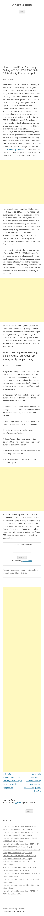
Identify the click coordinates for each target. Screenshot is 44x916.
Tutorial (32, 570)
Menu (22, 11)
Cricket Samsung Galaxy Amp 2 (15, 149)
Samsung (24, 570)
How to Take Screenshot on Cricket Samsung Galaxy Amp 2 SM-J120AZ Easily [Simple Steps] (12, 781)
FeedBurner (27, 561)
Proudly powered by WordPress (14, 909)
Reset (10, 573)
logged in (17, 802)
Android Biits (22, 5)
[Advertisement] (22, 37)
